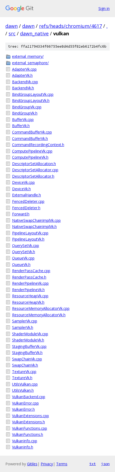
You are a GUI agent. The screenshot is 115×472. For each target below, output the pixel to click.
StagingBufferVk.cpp (29, 346)
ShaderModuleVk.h (28, 339)
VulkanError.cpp (25, 403)
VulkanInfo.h (22, 447)
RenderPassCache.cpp (31, 270)
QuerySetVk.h (23, 251)
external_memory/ (28, 56)
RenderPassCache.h (29, 277)
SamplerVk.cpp (24, 320)
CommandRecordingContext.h (38, 144)
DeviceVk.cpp (23, 182)
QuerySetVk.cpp (25, 245)
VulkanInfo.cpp (24, 440)
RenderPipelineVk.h (28, 289)
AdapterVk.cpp (24, 69)
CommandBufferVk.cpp (32, 132)
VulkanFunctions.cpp (29, 428)
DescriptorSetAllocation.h (34, 163)
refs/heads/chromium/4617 (70, 26)
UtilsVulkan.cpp (25, 384)
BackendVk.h (23, 87)
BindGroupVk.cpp (26, 106)
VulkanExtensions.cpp (30, 415)
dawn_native (34, 33)
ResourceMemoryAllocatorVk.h (39, 314)
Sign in (104, 8)
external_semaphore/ (30, 62)
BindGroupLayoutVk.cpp (32, 94)
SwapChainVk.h (25, 365)
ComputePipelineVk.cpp (32, 151)
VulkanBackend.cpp (28, 396)
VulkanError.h (23, 409)
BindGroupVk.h (24, 113)
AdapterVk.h (22, 75)
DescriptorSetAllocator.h (33, 176)
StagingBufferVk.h (27, 352)
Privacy (47, 463)
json (105, 463)
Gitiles (32, 463)
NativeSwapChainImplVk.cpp (36, 220)
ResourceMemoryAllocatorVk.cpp (41, 308)
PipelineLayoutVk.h (28, 239)
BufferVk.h (21, 125)
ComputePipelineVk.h (30, 157)
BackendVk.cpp (25, 81)
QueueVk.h (21, 264)
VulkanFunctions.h (27, 434)
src (12, 33)
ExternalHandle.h (26, 194)
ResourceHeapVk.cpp (30, 295)
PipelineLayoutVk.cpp (30, 232)
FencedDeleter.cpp (28, 201)
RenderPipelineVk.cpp (30, 283)
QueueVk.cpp (23, 258)
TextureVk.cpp (24, 371)
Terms (61, 463)
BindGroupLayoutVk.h (30, 100)
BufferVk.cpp (23, 119)
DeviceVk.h (21, 188)
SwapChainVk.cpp (27, 358)
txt (92, 463)
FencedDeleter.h (26, 207)
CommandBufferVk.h (30, 138)
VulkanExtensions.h (28, 421)
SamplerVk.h (22, 327)
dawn (11, 26)
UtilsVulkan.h (23, 390)
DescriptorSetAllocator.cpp (35, 169)
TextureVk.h (22, 377)
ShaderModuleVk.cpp (30, 333)
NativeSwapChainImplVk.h (34, 226)
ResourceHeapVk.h (28, 302)
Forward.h (20, 213)
